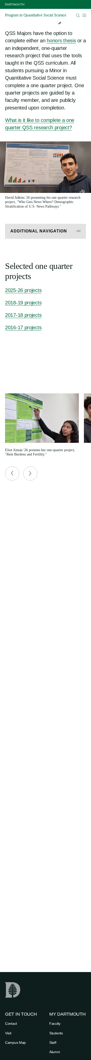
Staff (52, 1042)
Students (56, 1033)
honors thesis (61, 40)
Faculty (54, 1023)
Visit (8, 1033)
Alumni (54, 1052)
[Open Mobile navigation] (84, 15)
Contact (11, 1023)
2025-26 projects (23, 290)
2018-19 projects (23, 302)
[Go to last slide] (12, 473)
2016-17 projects (23, 327)
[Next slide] (30, 473)
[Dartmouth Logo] (14, 4)
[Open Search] (78, 15)
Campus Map (15, 1042)
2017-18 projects (23, 315)
